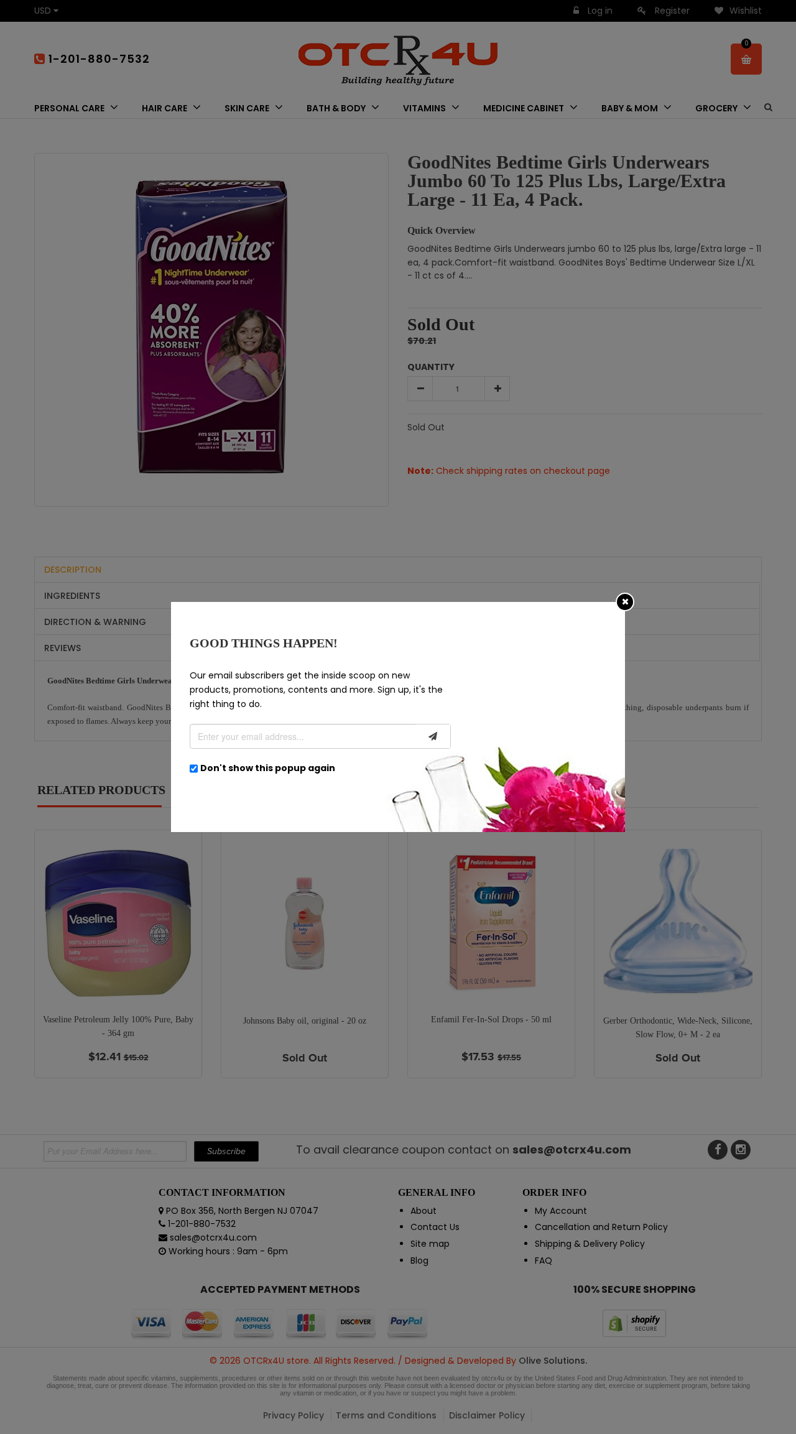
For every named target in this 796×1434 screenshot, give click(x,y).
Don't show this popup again (267, 768)
